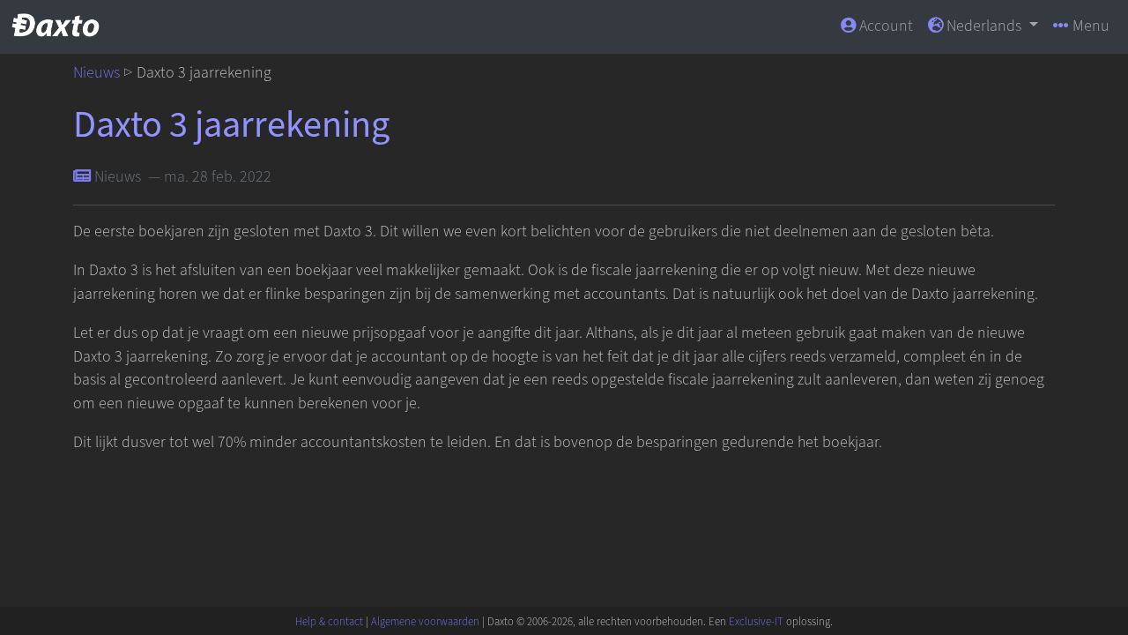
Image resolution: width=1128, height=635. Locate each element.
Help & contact (329, 622)
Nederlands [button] (984, 26)
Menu (1089, 26)
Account (884, 26)
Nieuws (96, 73)
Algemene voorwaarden (425, 622)
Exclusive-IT (756, 622)
